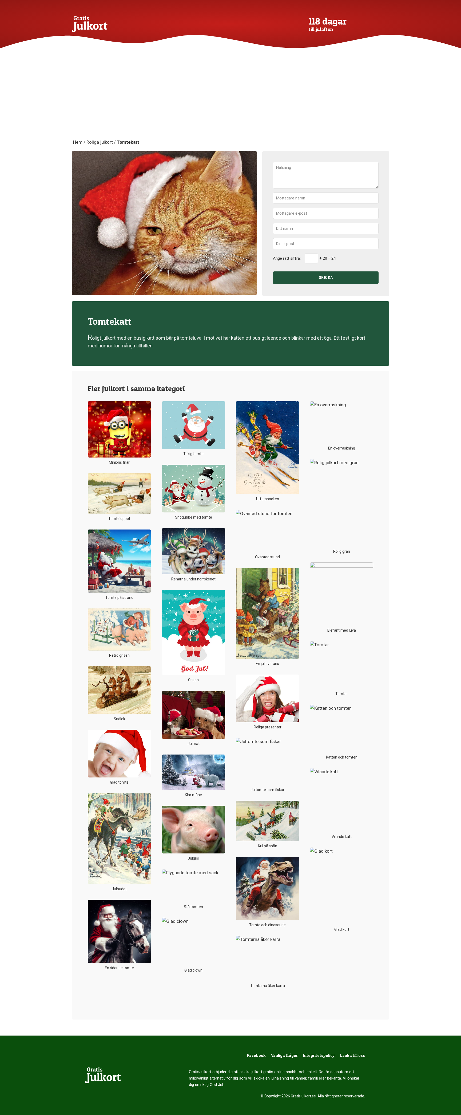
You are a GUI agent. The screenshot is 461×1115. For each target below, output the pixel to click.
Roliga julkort (99, 142)
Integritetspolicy (319, 1055)
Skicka (326, 277)
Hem (77, 142)
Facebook (256, 1055)
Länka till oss (352, 1055)
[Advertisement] (230, 98)
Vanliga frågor (284, 1055)
